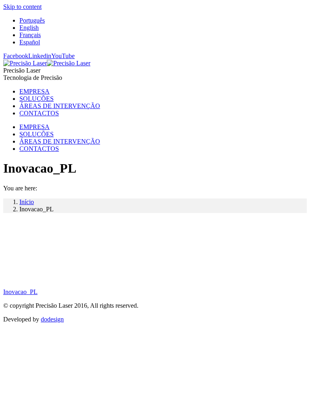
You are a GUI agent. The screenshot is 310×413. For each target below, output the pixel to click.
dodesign (52, 319)
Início (26, 201)
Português (32, 20)
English (29, 27)
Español (29, 42)
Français (30, 34)
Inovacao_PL (20, 291)
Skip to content (22, 6)
